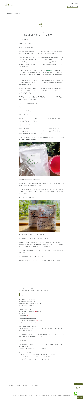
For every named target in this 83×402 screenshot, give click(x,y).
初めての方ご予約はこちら (78, 388)
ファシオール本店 (23, 311)
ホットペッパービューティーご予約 (28, 318)
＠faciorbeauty (23, 295)
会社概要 (18, 385)
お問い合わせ (11, 385)
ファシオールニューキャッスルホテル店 (28, 313)
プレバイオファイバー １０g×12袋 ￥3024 (29, 179)
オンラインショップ (73, 6)
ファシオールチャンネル (29, 301)
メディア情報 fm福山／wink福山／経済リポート (30, 303)
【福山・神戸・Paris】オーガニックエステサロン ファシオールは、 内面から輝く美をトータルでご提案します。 (41, 395)
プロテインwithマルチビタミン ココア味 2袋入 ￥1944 (32, 234)
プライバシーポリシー (34, 385)
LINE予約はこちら (80, 393)
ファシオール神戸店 (23, 320)
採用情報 (25, 385)
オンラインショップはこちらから (26, 305)
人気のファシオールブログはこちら (27, 299)
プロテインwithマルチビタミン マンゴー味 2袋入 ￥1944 (33, 238)
